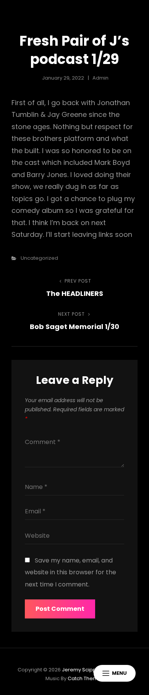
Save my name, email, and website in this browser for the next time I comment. (70, 572)
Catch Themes (86, 678)
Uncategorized (39, 258)
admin (100, 77)
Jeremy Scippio (81, 669)
